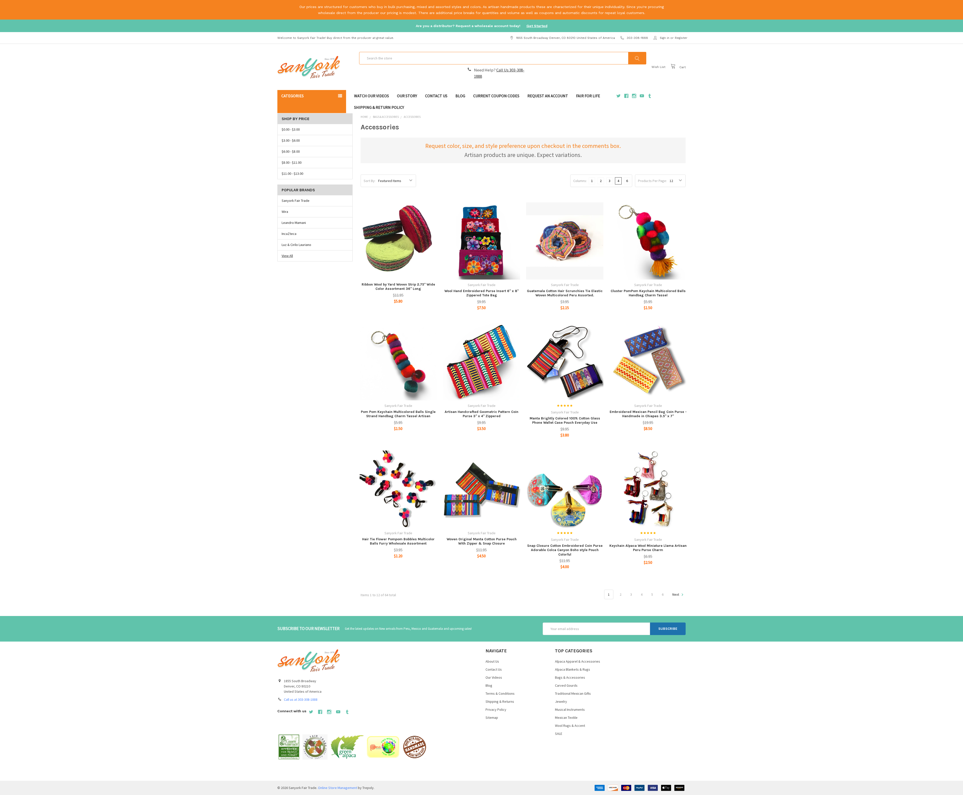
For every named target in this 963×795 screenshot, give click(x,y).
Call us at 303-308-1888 (300, 699)
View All (287, 255)
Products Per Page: (652, 181)
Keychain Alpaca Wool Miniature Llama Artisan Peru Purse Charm (648, 548)
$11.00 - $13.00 (292, 173)
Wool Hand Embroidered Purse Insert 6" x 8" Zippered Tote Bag (481, 293)
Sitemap (492, 717)
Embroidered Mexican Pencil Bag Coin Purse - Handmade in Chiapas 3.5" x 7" (648, 414)
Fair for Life (588, 95)
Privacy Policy (496, 709)
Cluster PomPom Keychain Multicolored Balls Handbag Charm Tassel (648, 293)
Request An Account (547, 95)
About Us (492, 661)
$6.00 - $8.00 (291, 151)
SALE (558, 733)
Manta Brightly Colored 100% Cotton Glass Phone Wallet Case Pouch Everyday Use (565, 420)
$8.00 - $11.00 (291, 162)
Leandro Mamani (294, 222)
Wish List (658, 67)
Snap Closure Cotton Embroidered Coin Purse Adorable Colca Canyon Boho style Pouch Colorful (565, 550)
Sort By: (369, 181)
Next (676, 594)
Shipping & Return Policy (379, 107)
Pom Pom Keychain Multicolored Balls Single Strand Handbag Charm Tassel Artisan (398, 414)
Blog (460, 95)
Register (681, 38)
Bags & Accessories (570, 677)
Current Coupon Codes (496, 95)
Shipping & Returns (500, 701)
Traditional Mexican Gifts (573, 693)
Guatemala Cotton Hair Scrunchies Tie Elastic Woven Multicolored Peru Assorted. (565, 293)
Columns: (580, 181)
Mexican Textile (566, 717)
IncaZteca (289, 233)
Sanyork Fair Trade (295, 200)
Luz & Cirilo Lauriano (296, 244)
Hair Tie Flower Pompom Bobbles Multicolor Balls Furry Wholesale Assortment (398, 541)
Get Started (536, 26)
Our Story (407, 95)
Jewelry (561, 701)
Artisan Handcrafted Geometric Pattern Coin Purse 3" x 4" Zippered (481, 414)
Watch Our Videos (371, 95)
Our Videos (494, 677)
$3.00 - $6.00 (291, 140)
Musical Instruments (570, 709)
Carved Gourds (566, 685)
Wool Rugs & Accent (570, 725)
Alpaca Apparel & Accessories (577, 661)
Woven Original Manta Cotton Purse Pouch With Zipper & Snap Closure (482, 541)
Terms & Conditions (500, 693)
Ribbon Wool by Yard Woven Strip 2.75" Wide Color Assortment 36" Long (398, 286)
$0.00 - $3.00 (291, 129)
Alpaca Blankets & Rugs (572, 669)
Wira (285, 211)
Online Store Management (337, 787)
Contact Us (436, 95)
